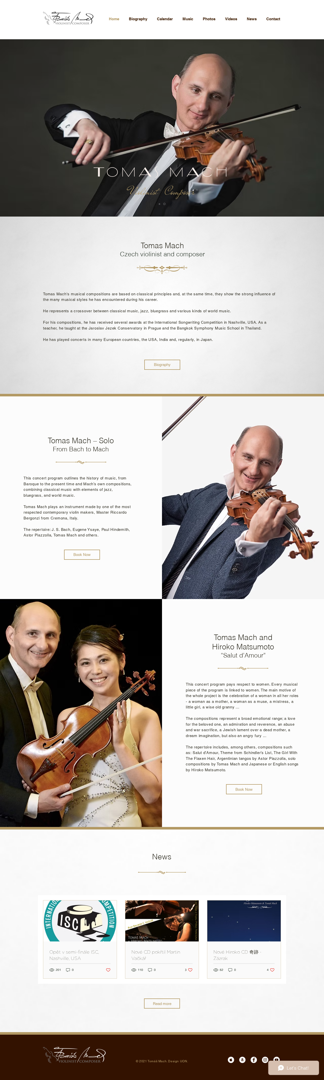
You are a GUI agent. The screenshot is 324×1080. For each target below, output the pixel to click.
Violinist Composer (162, 191)
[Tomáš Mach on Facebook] (254, 1060)
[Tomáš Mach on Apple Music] (231, 1060)
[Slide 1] (159, 204)
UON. (184, 1061)
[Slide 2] (164, 204)
